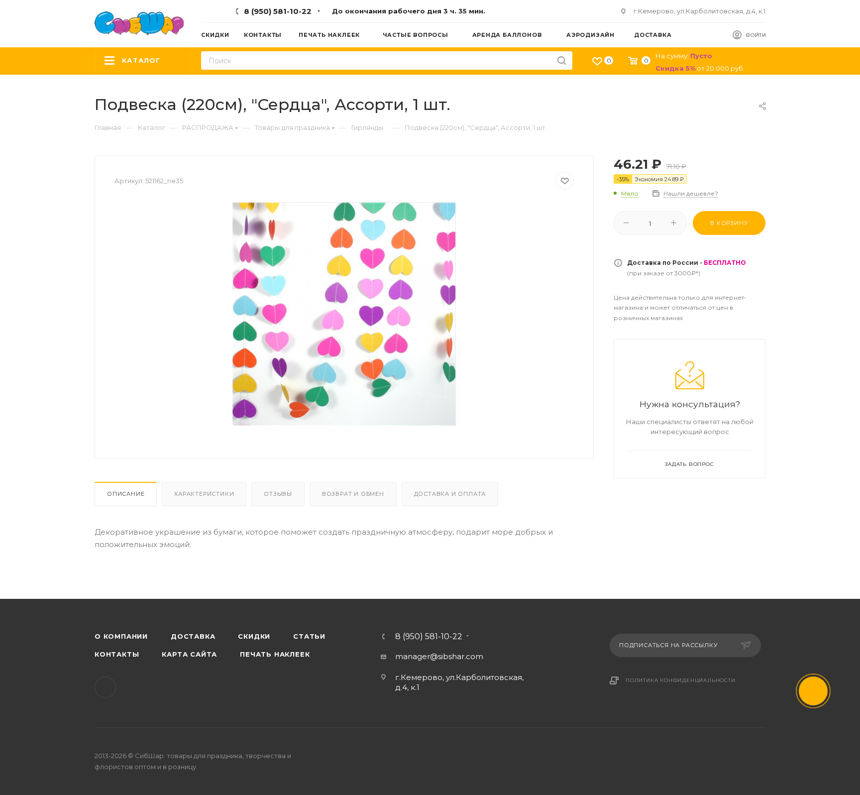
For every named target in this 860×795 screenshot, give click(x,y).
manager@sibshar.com (439, 656)
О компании (121, 636)
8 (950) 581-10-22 (278, 11)
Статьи (309, 636)
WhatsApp (105, 687)
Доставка (193, 636)
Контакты (117, 654)
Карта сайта (189, 654)
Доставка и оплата (450, 493)
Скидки (254, 636)
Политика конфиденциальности (681, 680)
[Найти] (561, 60)
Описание (125, 493)
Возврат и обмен (353, 493)
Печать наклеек (275, 654)
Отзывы (278, 493)
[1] (344, 314)
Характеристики (204, 493)
